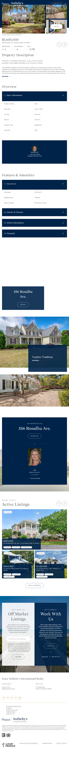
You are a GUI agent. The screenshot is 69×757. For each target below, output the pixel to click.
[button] (50, 645)
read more (35, 360)
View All (56, 26)
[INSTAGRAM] (7, 697)
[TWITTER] (16, 697)
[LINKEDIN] (11, 697)
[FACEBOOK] (3, 697)
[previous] (59, 503)
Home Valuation (12, 710)
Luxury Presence (32, 743)
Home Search (11, 712)
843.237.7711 (56, 656)
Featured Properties (13, 706)
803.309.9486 (35, 154)
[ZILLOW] (20, 697)
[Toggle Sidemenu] (65, 4)
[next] (64, 503)
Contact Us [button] (57, 4)
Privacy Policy (25, 651)
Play (22, 19)
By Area (9, 708)
